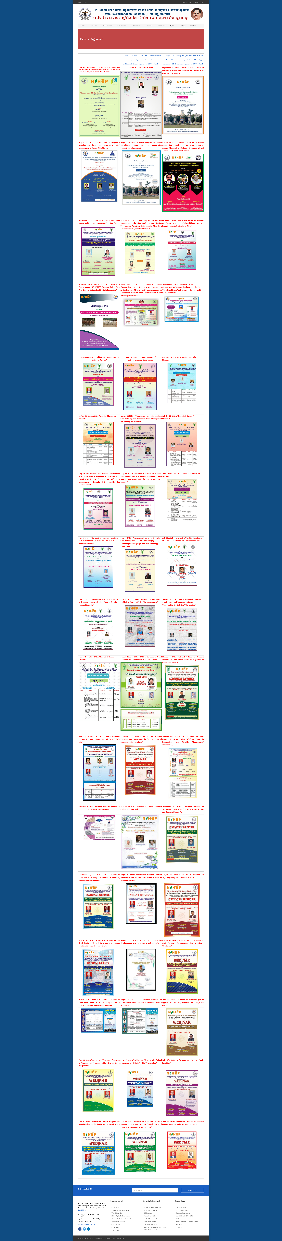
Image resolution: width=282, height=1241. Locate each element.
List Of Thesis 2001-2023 (185, 1216)
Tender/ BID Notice (118, 1222)
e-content (179, 1224)
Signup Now (192, 1190)
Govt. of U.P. (115, 1224)
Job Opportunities (182, 1210)
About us (94, 26)
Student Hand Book (150, 1219)
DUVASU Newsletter (151, 1210)
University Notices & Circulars (122, 1219)
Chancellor (115, 1207)
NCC (177, 1219)
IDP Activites (107, 26)
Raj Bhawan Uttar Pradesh (120, 1210)
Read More (82, 1210)
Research (149, 26)
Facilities (193, 26)
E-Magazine (148, 1213)
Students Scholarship (183, 1213)
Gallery (182, 26)
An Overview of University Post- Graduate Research (155, 1228)
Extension (161, 26)
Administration (122, 26)
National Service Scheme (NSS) (187, 1222)
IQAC (172, 26)
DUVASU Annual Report (152, 1207)
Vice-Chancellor (117, 1213)
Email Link (115, 1230)
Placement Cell (181, 1207)
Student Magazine (150, 1222)
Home (83, 26)
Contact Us (115, 1227)
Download (179, 1227)
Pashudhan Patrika (150, 1216)
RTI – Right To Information (120, 1216)
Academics (137, 26)
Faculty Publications (151, 1224)
